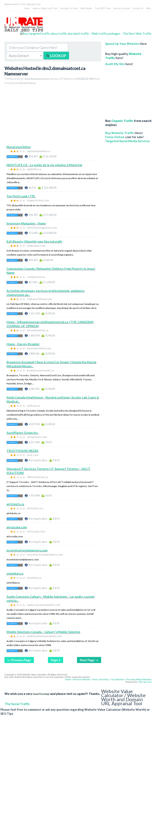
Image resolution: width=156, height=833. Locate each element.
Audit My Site (115, 64)
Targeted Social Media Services (127, 141)
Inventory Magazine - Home (26, 223)
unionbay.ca (14, 573)
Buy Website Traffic (119, 133)
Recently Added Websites (139, 679)
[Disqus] (76, 777)
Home (27, 8)
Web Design (86, 8)
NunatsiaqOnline (18, 147)
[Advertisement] (52, 116)
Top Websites (117, 679)
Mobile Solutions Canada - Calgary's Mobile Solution (43, 632)
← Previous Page (19, 660)
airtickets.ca (15, 504)
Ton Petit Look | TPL (20, 196)
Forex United (114, 137)
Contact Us (138, 8)
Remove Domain (121, 8)
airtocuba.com (16, 527)
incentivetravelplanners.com (27, 550)
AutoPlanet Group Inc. (22, 432)
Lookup (57, 56)
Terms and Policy (100, 679)
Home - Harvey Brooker (23, 344)
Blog (148, 8)
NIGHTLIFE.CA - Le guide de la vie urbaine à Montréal (44, 165)
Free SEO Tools (103, 8)
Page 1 (55, 660)
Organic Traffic (122, 121)
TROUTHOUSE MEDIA (22, 451)
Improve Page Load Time (44, 8)
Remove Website (81, 679)
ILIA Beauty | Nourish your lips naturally (34, 241)
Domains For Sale (69, 8)
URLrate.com (145, 682)
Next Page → (89, 660)
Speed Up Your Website (122, 43)
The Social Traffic (17, 704)
